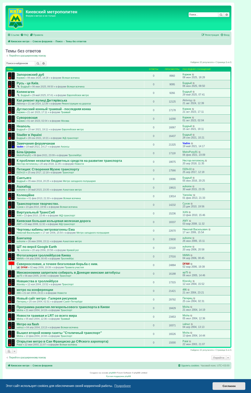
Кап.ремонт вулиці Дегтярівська (42, 100)
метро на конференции (35, 289)
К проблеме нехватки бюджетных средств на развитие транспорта (69, 160)
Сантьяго (24, 178)
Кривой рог (73, 250)
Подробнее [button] (122, 386)
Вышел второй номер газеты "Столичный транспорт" (59, 333)
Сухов (20, 207)
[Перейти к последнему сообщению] (193, 74)
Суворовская (27, 117)
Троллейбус (75, 155)
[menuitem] (24, 35)
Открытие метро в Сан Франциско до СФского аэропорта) (62, 341)
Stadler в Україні (29, 135)
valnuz (20, 327)
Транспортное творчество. (38, 203)
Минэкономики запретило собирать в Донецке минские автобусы (68, 272)
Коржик (21, 77)
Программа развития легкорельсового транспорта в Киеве (63, 307)
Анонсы (65, 146)
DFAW (24, 267)
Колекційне (25, 195)
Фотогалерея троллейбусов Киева (44, 255)
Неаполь (23, 126)
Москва (65, 121)
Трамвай (65, 112)
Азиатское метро (72, 189)
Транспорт (68, 172)
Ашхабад (24, 186)
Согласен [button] (229, 386)
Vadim (20, 146)
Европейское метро (78, 95)
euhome (21, 189)
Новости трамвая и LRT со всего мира (47, 315)
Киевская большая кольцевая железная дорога (54, 221)
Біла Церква (26, 152)
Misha (20, 310)
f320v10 (21, 172)
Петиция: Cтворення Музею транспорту (48, 169)
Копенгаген (26, 92)
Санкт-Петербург (73, 301)
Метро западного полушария (79, 181)
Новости (79, 164)
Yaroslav (21, 198)
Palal (19, 344)
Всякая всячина (71, 77)
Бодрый (25, 86)
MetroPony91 (24, 155)
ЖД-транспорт (70, 138)
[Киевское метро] (16, 18)
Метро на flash (28, 324)
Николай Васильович (28, 232)
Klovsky (21, 284)
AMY (19, 224)
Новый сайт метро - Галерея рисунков (47, 298)
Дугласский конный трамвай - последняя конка (54, 109)
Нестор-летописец (27, 164)
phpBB (112, 373)
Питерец (21, 301)
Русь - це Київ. (28, 83)
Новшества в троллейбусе (37, 281)
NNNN (20, 258)
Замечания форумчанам (36, 143)
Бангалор (24, 238)
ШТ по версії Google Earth (37, 246)
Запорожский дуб (30, 74)
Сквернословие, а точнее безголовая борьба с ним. (57, 264)
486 (19, 293)
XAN (19, 215)
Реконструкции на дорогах (76, 103)
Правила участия (74, 267)
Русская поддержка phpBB (118, 376)
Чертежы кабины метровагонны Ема (46, 229)
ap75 (19, 275)
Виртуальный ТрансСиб (36, 212)
